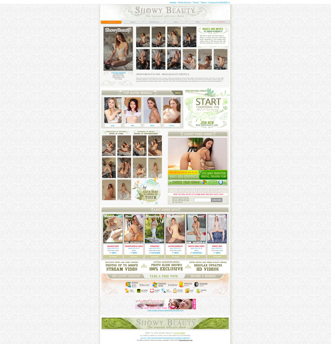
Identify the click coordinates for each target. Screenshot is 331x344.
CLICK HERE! (179, 333)
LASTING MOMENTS (175, 246)
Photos (196, 2)
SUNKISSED (154, 246)
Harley (113, 125)
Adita (132, 125)
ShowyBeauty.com (186, 340)
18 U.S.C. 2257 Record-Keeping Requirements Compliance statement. (165, 338)
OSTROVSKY (197, 253)
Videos (203, 2)
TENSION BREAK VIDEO (134, 246)
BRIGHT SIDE (217, 246)
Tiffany (152, 125)
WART (114, 253)
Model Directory (184, 2)
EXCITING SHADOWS (118, 72)
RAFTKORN (155, 253)
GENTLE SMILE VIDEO (196, 246)
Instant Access (111, 22)
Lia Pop (171, 125)
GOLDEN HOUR (113, 246)
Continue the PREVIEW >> (219, 2)
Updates (173, 2)
